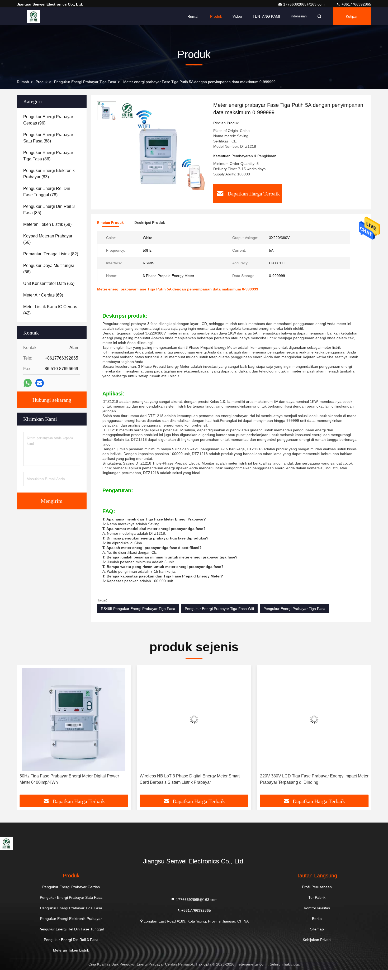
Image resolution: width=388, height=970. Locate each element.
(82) (50, 254)
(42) (50, 309)
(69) (43, 295)
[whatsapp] (27, 383)
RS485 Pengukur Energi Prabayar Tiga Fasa (138, 608)
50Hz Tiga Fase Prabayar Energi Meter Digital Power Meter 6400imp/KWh (69, 779)
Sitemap (317, 929)
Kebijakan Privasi (317, 940)
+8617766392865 (355, 4)
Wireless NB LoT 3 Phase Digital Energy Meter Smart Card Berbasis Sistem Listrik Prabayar (190, 779)
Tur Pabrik (316, 897)
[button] (26, 731)
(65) (48, 283)
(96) (48, 119)
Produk (216, 16)
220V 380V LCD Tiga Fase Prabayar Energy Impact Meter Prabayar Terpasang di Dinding (314, 779)
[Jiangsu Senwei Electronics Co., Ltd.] (33, 16)
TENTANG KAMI (266, 16)
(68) (47, 224)
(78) (46, 191)
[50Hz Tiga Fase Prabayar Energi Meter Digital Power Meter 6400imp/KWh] (74, 719)
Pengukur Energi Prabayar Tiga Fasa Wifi (219, 608)
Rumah (193, 16)
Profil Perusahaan (317, 887)
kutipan (352, 16)
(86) (48, 155)
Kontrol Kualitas (317, 908)
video (237, 16)
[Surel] (39, 383)
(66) (47, 239)
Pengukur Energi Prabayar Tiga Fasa (85, 82)
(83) (49, 173)
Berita (317, 918)
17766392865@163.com (304, 4)
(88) (48, 137)
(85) (49, 209)
